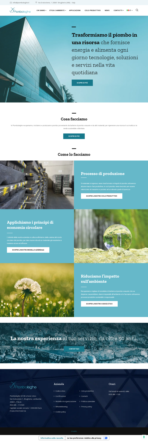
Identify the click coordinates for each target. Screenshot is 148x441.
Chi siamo (41, 10)
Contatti (118, 10)
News (107, 10)
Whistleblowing (62, 406)
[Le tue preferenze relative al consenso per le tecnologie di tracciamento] (144, 437)
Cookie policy (61, 412)
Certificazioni (61, 396)
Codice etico (60, 391)
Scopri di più (82, 83)
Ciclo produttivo (93, 10)
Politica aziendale (88, 401)
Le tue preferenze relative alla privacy (84, 438)
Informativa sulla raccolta (52, 438)
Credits (74, 431)
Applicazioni (74, 10)
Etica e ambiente (57, 10)
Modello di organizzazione (66, 401)
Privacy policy (86, 406)
